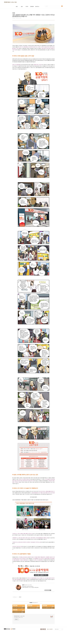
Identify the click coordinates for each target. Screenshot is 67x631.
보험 (17, 6)
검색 (62, 6)
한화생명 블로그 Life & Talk (10, 2)
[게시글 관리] (16, 597)
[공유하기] (15, 597)
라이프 (27, 6)
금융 (22, 6)
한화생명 (32, 6)
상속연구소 (37, 6)
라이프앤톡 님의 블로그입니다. (18, 617)
